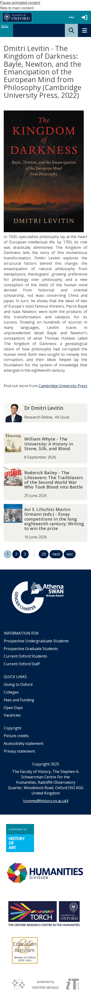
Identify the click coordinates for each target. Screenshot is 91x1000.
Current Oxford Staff (22, 663)
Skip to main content (17, 8)
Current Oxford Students (25, 656)
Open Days (13, 707)
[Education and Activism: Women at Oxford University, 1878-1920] (25, 950)
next (56, 554)
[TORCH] (44, 913)
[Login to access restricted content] (84, 17)
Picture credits (16, 735)
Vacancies (12, 715)
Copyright (12, 728)
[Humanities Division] (45, 873)
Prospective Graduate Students (31, 648)
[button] (71, 17)
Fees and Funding (19, 699)
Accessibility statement (23, 743)
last (69, 554)
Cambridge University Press (63, 385)
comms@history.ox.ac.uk (45, 800)
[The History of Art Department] (20, 838)
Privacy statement (19, 751)
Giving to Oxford (18, 684)
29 (44, 554)
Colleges (11, 692)
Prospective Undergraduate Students (36, 640)
